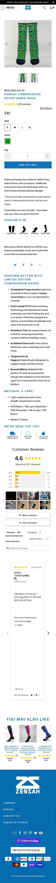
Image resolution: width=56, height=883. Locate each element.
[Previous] (6, 44)
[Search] (44, 8)
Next (48, 631)
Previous (7, 631)
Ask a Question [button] (29, 522)
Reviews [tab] (11, 532)
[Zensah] (28, 8)
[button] (32, 695)
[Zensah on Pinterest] (30, 833)
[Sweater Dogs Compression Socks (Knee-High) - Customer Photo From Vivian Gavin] (22, 505)
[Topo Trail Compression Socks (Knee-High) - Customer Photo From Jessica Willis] (11, 505)
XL (29, 127)
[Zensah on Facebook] (20, 833)
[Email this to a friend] (39, 265)
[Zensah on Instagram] (25, 833)
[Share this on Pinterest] (31, 265)
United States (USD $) (26, 850)
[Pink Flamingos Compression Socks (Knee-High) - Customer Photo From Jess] (45, 496)
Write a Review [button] (29, 515)
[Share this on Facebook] (23, 265)
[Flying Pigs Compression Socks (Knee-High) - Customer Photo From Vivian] (22, 496)
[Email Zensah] (14, 833)
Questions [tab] (32, 532)
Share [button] (20, 689)
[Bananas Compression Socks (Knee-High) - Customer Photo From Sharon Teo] (11, 496)
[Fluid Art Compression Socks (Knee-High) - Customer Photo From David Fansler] (33, 496)
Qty (6, 150)
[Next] (49, 44)
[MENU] (2, 8)
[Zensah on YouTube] (41, 833)
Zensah (22, 876)
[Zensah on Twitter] (35, 833)
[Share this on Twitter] (15, 265)
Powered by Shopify (35, 876)
